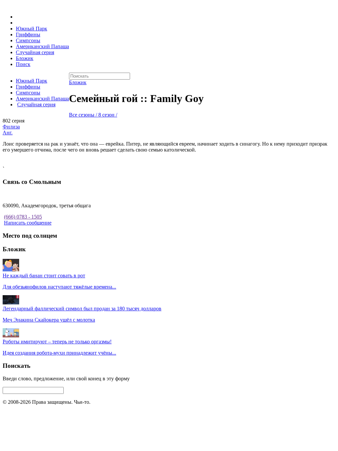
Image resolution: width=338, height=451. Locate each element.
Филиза (11, 126)
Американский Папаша (42, 46)
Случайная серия (35, 52)
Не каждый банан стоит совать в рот (44, 275)
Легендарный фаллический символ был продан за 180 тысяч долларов (82, 308)
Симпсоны (28, 40)
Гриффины (28, 34)
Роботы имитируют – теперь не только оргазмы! (57, 341)
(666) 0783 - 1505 (23, 217)
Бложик (24, 58)
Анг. (8, 132)
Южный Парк (31, 28)
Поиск (23, 64)
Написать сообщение (27, 223)
